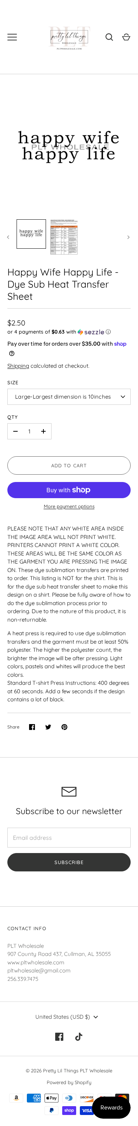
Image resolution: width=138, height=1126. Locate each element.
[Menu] (12, 37)
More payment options (69, 506)
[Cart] (126, 37)
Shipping (18, 365)
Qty (12, 417)
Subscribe (69, 862)
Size (12, 382)
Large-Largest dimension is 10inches (63, 396)
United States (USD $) (62, 1016)
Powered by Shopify (69, 1082)
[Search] (109, 37)
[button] (69, 331)
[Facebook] (59, 1037)
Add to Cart (69, 465)
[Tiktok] (79, 1037)
